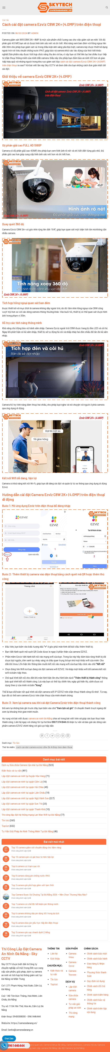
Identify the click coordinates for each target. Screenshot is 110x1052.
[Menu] (4, 7)
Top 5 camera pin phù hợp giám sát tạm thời (32, 885)
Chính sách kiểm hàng (97, 994)
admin (34, 33)
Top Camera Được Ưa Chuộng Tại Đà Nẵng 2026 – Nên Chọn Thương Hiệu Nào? (49, 894)
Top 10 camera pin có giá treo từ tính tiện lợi (32, 857)
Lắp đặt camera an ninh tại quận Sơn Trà (22, 803)
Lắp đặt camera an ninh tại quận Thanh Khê (23, 809)
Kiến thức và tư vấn (11, 770)
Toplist (5, 826)
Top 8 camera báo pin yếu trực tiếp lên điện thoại (34, 923)
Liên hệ (53, 953)
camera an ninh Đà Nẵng (40, 718)
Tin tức (5, 20)
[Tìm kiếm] (107, 7)
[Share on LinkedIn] (68, 735)
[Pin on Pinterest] (62, 735)
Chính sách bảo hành (97, 958)
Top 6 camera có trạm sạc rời (25, 866)
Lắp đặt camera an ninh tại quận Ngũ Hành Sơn (25, 798)
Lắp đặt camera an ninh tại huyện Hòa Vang (23, 776)
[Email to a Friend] (57, 735)
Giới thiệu (55, 958)
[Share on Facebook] (47, 735)
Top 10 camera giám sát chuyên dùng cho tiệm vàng (36, 847)
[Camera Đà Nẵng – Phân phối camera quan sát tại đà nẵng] (55, 7)
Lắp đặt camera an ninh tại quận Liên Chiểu (23, 792)
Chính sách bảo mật (97, 953)
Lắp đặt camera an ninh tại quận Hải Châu (22, 787)
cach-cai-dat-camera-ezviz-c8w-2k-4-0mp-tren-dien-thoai (44, 747)
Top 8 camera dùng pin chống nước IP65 (30, 875)
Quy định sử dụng (96, 981)
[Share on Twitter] (52, 735)
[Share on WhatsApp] (42, 735)
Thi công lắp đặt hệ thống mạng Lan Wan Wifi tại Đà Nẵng (31, 814)
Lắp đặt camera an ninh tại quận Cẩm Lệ (22, 781)
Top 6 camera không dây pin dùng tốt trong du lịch (35, 913)
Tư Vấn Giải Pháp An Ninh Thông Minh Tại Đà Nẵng (27, 831)
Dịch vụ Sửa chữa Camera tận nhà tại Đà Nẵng (25, 765)
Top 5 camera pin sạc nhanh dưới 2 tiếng (30, 932)
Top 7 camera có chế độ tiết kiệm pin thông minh (34, 904)
